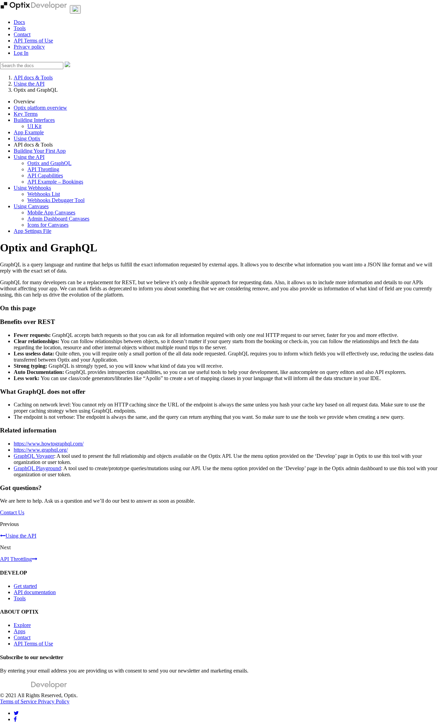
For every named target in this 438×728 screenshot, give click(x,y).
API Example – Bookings (55, 182)
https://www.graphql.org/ (41, 450)
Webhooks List (43, 194)
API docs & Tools (33, 77)
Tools (20, 28)
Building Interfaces (34, 120)
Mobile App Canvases (51, 212)
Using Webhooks (32, 188)
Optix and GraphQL (49, 163)
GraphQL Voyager (34, 456)
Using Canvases (31, 206)
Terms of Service (19, 701)
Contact (22, 34)
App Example (29, 132)
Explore (22, 625)
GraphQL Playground (37, 468)
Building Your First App (40, 151)
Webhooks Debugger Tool (56, 200)
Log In (21, 53)
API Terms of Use (33, 40)
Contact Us (12, 512)
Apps (19, 631)
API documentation (35, 592)
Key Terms (26, 114)
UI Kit (34, 126)
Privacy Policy (53, 701)
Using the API (29, 84)
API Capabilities (45, 175)
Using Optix (27, 138)
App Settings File (32, 231)
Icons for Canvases (47, 225)
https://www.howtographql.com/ (48, 444)
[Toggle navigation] (75, 9)
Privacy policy (29, 47)
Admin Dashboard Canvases (58, 219)
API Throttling (43, 169)
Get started (25, 586)
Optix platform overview (40, 108)
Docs (19, 22)
